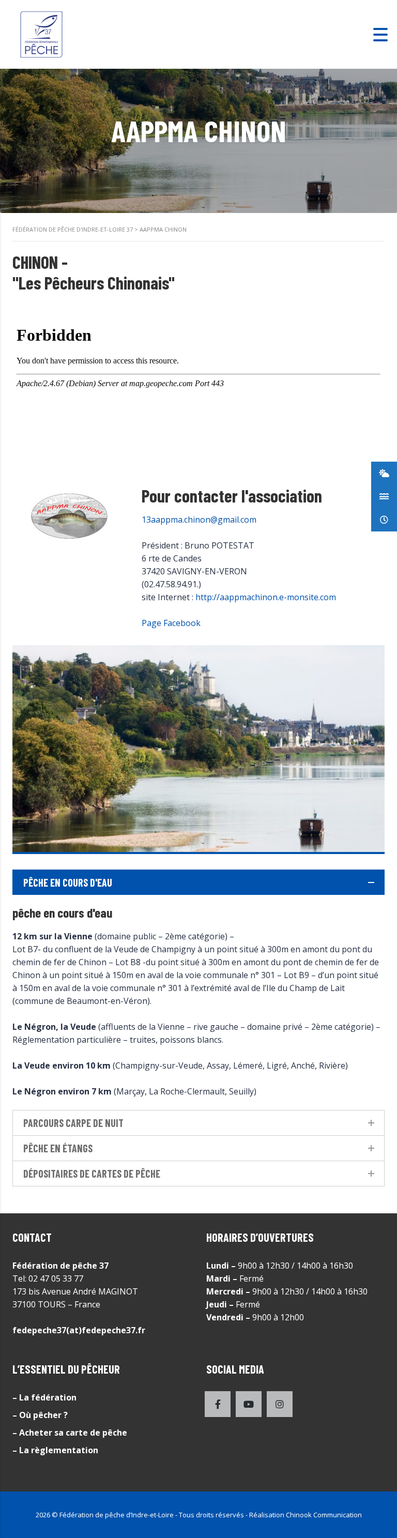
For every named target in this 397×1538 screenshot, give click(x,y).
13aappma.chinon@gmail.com (199, 519)
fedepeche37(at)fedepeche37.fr (78, 1330)
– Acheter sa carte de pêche (69, 1432)
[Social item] (218, 1404)
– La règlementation (55, 1450)
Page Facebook (171, 623)
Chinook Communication (324, 1514)
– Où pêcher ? (40, 1415)
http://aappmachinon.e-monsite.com (265, 597)
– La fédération (44, 1397)
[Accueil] (41, 33)
